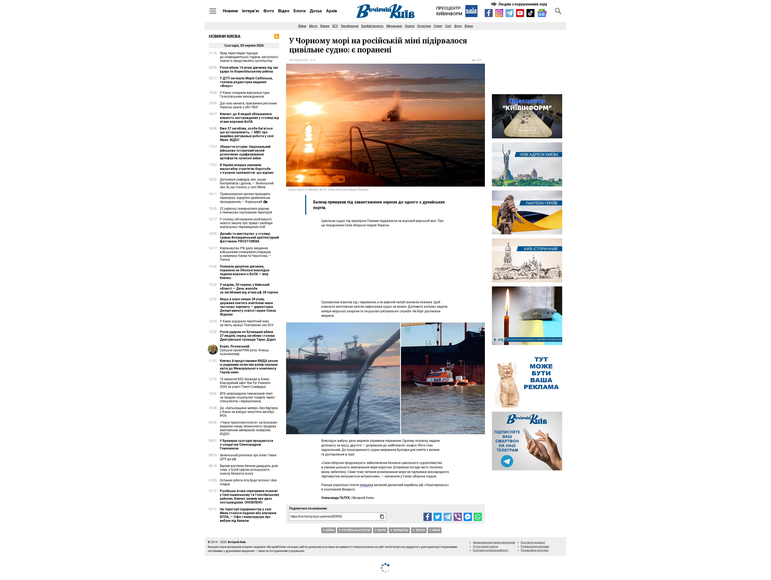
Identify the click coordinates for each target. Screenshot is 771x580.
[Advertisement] (385, 264)
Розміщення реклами (535, 546)
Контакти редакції (533, 542)
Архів (331, 10)
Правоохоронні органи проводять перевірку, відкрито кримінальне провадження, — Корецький (245, 198)
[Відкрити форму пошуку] (558, 11)
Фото (268, 10)
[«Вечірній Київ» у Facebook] (489, 13)
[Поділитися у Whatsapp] (478, 517)
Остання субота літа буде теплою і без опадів (248, 482)
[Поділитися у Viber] (458, 517)
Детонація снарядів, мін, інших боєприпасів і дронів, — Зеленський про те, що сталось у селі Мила (246, 183)
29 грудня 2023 (298, 60)
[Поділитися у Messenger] (468, 517)
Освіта (409, 26)
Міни (436, 530)
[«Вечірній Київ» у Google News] (542, 13)
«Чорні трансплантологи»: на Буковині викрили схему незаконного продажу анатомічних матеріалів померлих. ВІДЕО (248, 428)
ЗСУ (335, 26)
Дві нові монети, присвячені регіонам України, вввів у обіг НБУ (248, 105)
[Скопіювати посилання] (382, 516)
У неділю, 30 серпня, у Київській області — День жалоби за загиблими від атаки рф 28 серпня (249, 288)
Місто (313, 26)
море (382, 530)
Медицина (394, 26)
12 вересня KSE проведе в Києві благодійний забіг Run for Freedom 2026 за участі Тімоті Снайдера (245, 383)
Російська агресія (356, 530)
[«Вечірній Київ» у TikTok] (530, 13)
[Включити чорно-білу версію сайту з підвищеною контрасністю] (519, 4)
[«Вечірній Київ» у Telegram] (510, 13)
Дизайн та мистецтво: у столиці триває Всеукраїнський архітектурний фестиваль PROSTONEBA (249, 237)
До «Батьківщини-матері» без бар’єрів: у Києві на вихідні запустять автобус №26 (249, 412)
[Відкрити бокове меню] (213, 11)
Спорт (438, 26)
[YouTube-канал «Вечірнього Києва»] (520, 13)
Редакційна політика (534, 550)
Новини (230, 10)
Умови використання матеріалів (494, 542)
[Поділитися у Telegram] (448, 517)
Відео (284, 10)
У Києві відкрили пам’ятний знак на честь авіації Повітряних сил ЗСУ (246, 323)
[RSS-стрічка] (276, 36)
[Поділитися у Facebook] (427, 517)
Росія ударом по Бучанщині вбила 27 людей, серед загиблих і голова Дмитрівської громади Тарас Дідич (248, 335)
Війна (302, 26)
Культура (424, 26)
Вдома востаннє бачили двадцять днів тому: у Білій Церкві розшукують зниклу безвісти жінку (249, 469)
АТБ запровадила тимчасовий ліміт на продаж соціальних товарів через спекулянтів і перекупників (247, 397)
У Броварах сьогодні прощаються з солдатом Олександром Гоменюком (246, 444)
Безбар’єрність (372, 26)
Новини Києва (225, 36)
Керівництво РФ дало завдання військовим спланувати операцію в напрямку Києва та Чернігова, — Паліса (245, 253)
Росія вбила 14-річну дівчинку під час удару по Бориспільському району (249, 69)
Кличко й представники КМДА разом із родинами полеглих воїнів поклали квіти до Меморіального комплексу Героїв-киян (249, 366)
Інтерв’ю (250, 10)
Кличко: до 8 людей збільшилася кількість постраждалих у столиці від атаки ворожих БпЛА (249, 118)
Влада (324, 26)
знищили (366, 485)
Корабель (400, 530)
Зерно (420, 530)
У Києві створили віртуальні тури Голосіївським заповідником (244, 94)
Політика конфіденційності (490, 550)
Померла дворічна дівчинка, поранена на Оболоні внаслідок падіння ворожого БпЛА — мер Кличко (244, 272)
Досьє (316, 10)
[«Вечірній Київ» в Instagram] (499, 13)
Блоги (300, 10)
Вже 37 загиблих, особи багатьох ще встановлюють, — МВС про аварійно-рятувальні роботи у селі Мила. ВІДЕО (246, 134)
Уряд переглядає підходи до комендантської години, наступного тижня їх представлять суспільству (249, 57)
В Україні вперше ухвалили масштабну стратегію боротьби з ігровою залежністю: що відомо (247, 169)
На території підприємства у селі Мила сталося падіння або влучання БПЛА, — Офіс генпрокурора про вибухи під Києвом (248, 515)
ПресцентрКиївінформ (449, 11)
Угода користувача (485, 546)
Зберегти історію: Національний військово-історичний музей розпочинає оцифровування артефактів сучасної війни (245, 152)
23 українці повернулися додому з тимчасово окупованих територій (246, 210)
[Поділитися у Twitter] (437, 517)
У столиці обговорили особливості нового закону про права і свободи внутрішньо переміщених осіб (246, 223)
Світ (448, 26)
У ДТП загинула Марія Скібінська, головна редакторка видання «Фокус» (246, 82)
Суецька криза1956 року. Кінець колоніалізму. (244, 350)
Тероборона (349, 26)
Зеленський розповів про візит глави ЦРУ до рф (248, 457)
